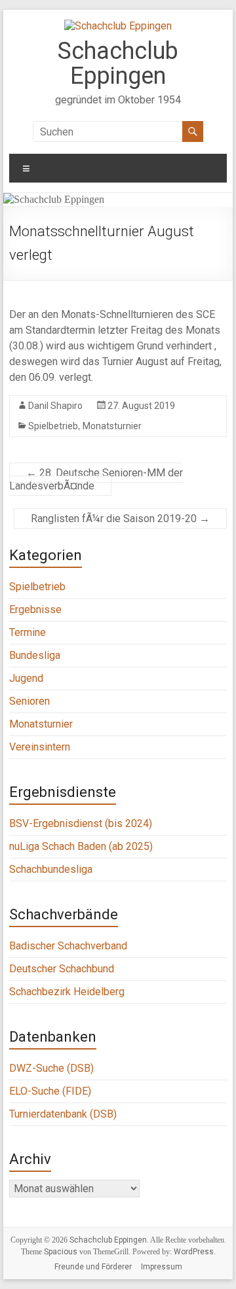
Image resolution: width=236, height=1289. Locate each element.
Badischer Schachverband (68, 946)
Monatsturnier (112, 426)
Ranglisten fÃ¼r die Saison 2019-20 (120, 518)
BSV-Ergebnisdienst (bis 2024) (80, 823)
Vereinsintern (39, 747)
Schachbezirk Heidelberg (67, 991)
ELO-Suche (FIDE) (50, 1091)
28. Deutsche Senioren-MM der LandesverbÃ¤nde (96, 479)
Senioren (29, 701)
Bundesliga (34, 655)
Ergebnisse (35, 609)
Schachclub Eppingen (118, 63)
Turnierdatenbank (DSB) (63, 1114)
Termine (27, 632)
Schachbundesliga (50, 869)
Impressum (161, 1266)
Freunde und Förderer (93, 1266)
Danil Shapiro (55, 405)
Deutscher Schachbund (61, 968)
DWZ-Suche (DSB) (51, 1068)
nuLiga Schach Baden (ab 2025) (81, 846)
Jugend (26, 678)
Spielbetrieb (53, 426)
